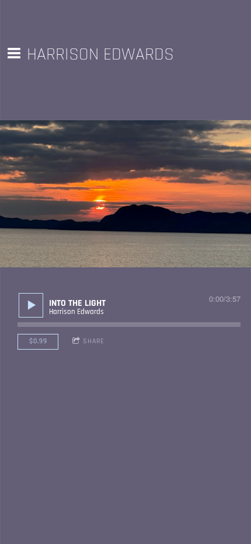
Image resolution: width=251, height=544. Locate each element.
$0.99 (38, 341)
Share (93, 341)
